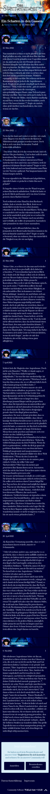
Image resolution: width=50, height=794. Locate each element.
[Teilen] (46, 30)
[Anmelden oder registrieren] (47, 10)
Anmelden (14, 766)
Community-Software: (25, 790)
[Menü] (2, 10)
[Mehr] (45, 48)
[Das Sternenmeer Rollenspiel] (21, 2)
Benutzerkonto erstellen (35, 766)
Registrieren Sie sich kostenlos (31, 755)
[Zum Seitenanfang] (46, 790)
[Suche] (40, 10)
